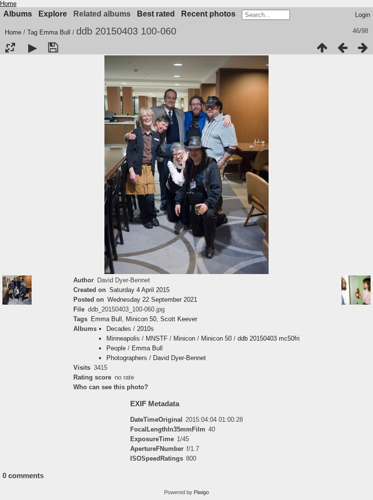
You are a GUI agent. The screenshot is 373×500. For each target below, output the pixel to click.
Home (8, 3)
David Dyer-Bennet (179, 358)
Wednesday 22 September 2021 (152, 299)
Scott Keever (178, 319)
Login (362, 14)
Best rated (156, 14)
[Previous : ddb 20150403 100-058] (342, 47)
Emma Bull (54, 32)
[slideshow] (32, 47)
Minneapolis (123, 338)
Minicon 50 (141, 319)
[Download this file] (53, 47)
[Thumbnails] (322, 47)
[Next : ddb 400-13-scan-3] (363, 47)
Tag (32, 32)
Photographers (126, 358)
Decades (118, 328)
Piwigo (201, 492)
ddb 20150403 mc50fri (268, 338)
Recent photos (208, 14)
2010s (145, 328)
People (116, 348)
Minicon (184, 338)
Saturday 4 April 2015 (139, 289)
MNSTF (157, 338)
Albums (17, 14)
